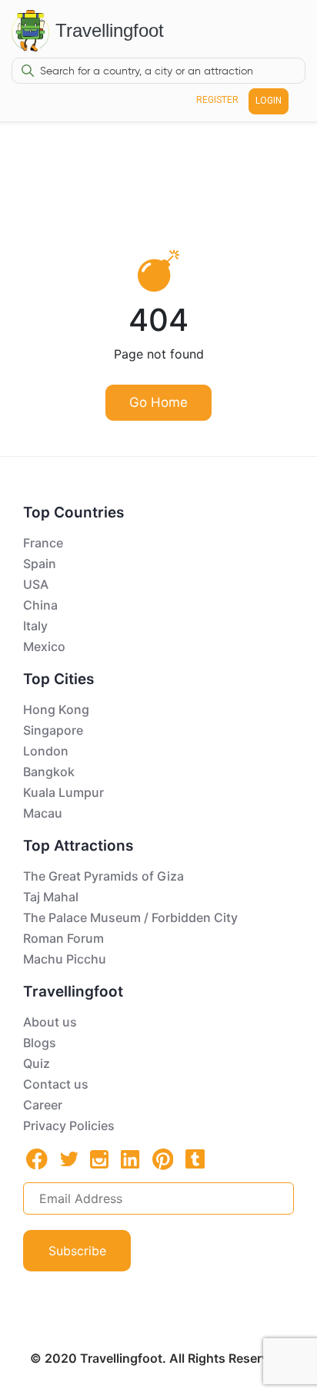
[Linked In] (130, 1159)
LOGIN (268, 100)
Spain (39, 563)
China (40, 605)
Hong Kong (56, 709)
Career (42, 1104)
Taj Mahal (50, 896)
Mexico (44, 646)
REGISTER (217, 99)
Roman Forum (63, 938)
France (43, 542)
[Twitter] (69, 1158)
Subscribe (77, 1250)
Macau (42, 813)
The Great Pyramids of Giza (103, 876)
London (45, 751)
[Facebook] (37, 1159)
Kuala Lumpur (63, 792)
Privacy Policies (69, 1125)
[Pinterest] (163, 1159)
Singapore (53, 730)
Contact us (55, 1084)
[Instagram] (99, 1159)
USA (35, 584)
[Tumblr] (195, 1159)
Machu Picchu (64, 959)
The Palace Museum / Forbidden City (130, 917)
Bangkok (49, 771)
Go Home (158, 402)
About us (50, 1022)
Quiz (36, 1063)
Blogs (39, 1042)
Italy (35, 625)
